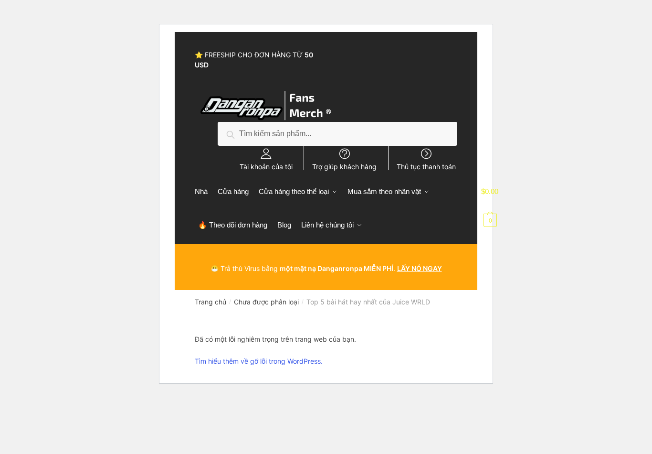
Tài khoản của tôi (266, 166)
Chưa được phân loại (266, 302)
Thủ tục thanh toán (426, 166)
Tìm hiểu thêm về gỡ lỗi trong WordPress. (259, 361)
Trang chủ (210, 302)
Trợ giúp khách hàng (344, 166)
